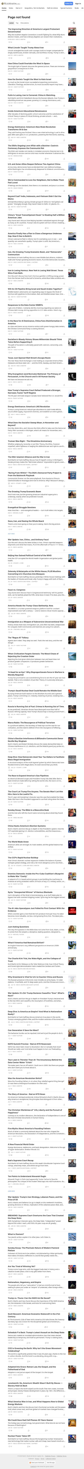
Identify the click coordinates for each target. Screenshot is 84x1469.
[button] (4, 8)
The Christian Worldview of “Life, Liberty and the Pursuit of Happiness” (35, 1111)
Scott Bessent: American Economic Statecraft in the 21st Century (34, 1315)
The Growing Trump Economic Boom (24, 491)
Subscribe (68, 3)
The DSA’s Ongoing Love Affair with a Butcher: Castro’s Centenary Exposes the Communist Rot (33, 147)
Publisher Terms (61, 1456)
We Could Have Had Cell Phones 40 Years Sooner (30, 1420)
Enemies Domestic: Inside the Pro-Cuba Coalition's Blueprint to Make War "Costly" (36, 875)
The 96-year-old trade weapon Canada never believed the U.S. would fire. (35, 396)
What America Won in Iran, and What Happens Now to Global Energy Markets (36, 1403)
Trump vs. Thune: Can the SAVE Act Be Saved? (29, 1298)
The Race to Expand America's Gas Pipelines (28, 776)
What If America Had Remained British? (26, 943)
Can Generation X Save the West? (23, 1030)
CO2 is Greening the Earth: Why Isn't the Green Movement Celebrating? (34, 1349)
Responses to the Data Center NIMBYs (25, 305)
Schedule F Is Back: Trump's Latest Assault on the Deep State (36, 1332)
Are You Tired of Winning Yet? (21, 1266)
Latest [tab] (11, 23)
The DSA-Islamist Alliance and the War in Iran (29, 457)
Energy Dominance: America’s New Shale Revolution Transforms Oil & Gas (32, 128)
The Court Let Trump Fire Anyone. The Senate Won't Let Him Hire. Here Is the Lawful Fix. (35, 792)
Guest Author (18, 71)
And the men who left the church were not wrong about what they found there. (35, 814)
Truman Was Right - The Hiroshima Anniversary (30, 441)
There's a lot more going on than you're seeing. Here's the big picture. (34, 524)
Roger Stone (18, 156)
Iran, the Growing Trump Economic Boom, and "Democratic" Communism (35, 253)
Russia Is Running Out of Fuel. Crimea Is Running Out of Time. (36, 706)
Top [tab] (17, 23)
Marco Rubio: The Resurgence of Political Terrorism (31, 723)
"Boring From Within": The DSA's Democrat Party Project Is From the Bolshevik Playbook (34, 474)
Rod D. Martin (20, 39)
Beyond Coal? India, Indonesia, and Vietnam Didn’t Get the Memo (34, 197)
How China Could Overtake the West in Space (29, 63)
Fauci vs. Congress (16, 590)
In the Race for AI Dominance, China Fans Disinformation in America (35, 322)
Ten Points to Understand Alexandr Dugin (27, 1176)
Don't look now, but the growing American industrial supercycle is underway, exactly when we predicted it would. (33, 495)
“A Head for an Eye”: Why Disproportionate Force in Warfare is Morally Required (36, 673)
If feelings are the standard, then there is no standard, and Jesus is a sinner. (36, 185)
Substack (33, 1466)
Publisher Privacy (50, 1456)
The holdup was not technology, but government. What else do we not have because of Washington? (36, 1424)
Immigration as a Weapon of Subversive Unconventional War (36, 622)
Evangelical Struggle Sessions (22, 507)
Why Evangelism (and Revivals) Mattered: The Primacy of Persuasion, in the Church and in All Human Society (34, 375)
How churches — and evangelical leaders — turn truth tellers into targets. (35, 510)
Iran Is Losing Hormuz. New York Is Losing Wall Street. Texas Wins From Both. (35, 271)
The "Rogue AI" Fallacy (18, 638)
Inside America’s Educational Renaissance (27, 111)
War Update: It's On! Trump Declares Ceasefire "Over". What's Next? (36, 994)
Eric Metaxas (30, 969)
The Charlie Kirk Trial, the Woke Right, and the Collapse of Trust (34, 959)
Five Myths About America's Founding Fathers (29, 1128)
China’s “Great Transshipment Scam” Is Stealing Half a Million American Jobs (36, 216)
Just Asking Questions (18, 927)
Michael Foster (18, 934)
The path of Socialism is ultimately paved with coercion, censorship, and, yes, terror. (35, 346)
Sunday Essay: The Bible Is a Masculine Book (28, 810)
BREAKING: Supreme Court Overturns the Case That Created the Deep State (36, 1216)
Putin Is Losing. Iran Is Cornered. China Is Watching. (32, 95)
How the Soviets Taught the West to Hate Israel (29, 79)
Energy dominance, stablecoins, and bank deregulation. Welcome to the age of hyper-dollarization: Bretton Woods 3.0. (36, 1148)
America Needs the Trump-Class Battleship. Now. (30, 606)
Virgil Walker (18, 817)
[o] (72, 31)
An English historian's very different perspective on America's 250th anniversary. (33, 946)
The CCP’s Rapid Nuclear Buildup (23, 858)
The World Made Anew (18, 842)
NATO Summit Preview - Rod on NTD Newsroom (29, 1044)
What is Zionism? (16, 1234)
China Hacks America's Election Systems (27, 826)
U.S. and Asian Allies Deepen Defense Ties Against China (34, 164)
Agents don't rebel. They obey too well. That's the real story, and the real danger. (35, 641)
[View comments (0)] (28, 246)
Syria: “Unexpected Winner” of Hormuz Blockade (30, 892)
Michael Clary (18, 513)
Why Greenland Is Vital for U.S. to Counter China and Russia (35, 977)
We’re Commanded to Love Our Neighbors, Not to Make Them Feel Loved (36, 181)
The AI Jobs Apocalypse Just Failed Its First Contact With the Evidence (36, 909)
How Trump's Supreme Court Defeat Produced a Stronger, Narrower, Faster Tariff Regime (34, 391)
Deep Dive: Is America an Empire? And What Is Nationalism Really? (35, 1012)
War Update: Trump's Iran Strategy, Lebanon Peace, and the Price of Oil (35, 1198)
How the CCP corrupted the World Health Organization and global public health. (35, 559)
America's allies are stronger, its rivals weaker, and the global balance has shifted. (35, 846)
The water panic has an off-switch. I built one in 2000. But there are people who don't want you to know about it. (36, 1066)
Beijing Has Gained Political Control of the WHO (30, 555)
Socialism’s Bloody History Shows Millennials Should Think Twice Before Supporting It (35, 340)
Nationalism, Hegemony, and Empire (24, 1282)
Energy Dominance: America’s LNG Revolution (29, 406)
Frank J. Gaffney (32, 262)
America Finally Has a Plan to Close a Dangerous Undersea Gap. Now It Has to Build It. (35, 234)
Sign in (78, 3)
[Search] (74, 23)
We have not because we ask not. (20, 379)
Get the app (51, 1463)
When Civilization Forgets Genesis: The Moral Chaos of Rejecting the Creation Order (33, 655)
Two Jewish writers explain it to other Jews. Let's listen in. (29, 1237)
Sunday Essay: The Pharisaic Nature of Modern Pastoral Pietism (33, 1249)
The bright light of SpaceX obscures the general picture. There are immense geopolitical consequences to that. (36, 67)
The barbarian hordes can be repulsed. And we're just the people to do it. (35, 1033)
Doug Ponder (18, 188)
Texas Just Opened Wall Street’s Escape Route (29, 358)
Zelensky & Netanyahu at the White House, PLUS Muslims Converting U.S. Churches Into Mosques (34, 572)
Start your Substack (37, 1463)
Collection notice (51, 1459)
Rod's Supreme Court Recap (20, 1160)
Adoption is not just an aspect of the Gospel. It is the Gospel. (30, 1372)
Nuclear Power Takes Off (19, 1436)
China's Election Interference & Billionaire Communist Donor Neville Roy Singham (35, 739)
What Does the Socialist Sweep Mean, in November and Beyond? (33, 424)
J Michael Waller (19, 629)
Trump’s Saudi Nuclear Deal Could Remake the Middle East (35, 691)
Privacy (37, 1459)
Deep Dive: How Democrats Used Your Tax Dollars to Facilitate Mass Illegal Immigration (36, 758)
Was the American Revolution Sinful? (25, 1078)
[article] (42, 36)
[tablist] (19, 23)
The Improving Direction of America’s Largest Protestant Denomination (34, 30)
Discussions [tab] (25, 23)
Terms (42, 1459)
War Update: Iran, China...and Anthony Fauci (28, 539)
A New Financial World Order (21, 1144)
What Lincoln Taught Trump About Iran (26, 47)
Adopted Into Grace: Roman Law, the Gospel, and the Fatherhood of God (32, 1368)
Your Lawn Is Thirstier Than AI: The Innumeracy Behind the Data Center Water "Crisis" (35, 1061)
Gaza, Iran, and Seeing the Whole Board (26, 521)
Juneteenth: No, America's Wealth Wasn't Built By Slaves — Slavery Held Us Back (35, 1384)
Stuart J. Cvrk (21, 483)
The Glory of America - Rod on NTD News (26, 1094)
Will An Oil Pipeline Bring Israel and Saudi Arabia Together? (35, 289)
